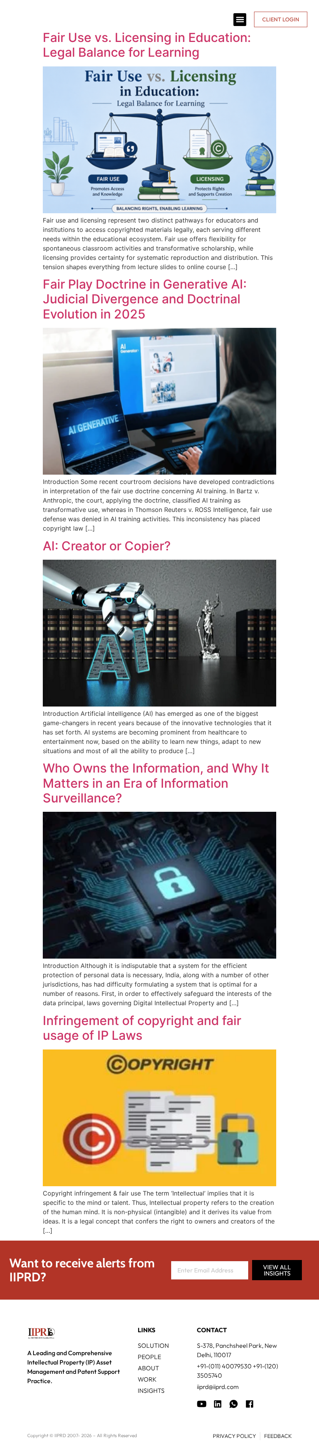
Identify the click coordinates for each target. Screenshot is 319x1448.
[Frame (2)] (249, 1404)
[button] (239, 19)
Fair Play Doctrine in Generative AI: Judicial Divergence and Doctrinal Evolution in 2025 (145, 299)
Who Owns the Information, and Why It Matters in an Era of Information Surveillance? (156, 783)
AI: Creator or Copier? (107, 545)
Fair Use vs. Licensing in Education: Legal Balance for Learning (147, 45)
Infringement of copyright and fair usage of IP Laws (142, 1028)
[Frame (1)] (218, 1404)
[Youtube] (202, 1404)
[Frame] (233, 1404)
